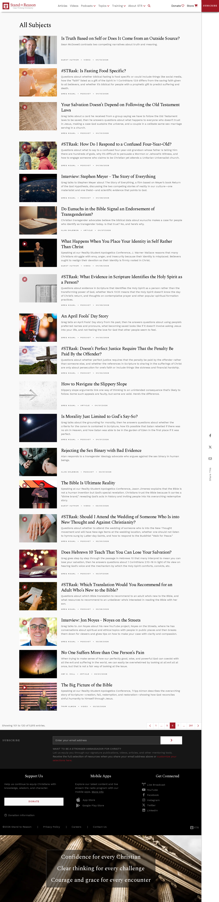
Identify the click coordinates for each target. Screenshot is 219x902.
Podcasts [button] (87, 5)
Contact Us (100, 826)
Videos (74, 5)
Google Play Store (93, 805)
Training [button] (117, 5)
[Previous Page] (150, 726)
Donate (34, 801)
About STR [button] (135, 5)
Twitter (151, 805)
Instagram (153, 800)
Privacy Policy (51, 826)
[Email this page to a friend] (210, 458)
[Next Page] (198, 726)
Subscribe (210, 5)
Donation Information (21, 815)
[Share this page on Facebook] (210, 435)
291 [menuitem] (191, 725)
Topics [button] (102, 5)
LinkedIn (152, 810)
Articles (62, 5)
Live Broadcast (156, 784)
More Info (98, 791)
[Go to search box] (149, 6)
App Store (89, 800)
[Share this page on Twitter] (210, 447)
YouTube (152, 789)
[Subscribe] (171, 740)
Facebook (153, 795)
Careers (76, 826)
